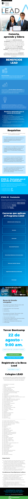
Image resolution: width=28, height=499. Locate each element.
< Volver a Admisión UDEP (6, 0)
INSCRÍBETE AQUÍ (13, 369)
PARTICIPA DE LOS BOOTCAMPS (13, 349)
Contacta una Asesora (14, 354)
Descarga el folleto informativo (14, 357)
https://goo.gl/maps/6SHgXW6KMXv (17, 494)
